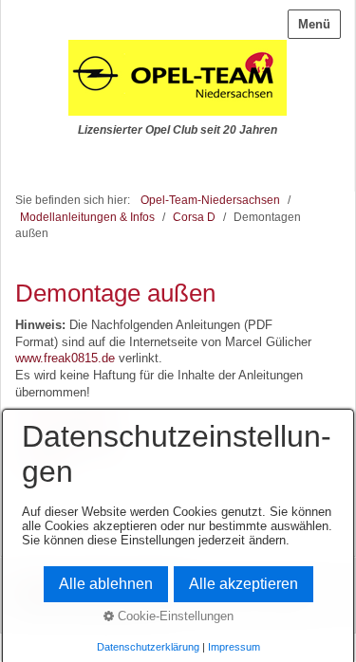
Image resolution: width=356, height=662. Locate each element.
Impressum (234, 647)
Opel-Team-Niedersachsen (210, 199)
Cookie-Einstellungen (174, 616)
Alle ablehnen (106, 584)
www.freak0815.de (65, 358)
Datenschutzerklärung (148, 647)
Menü (314, 24)
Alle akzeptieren (243, 584)
